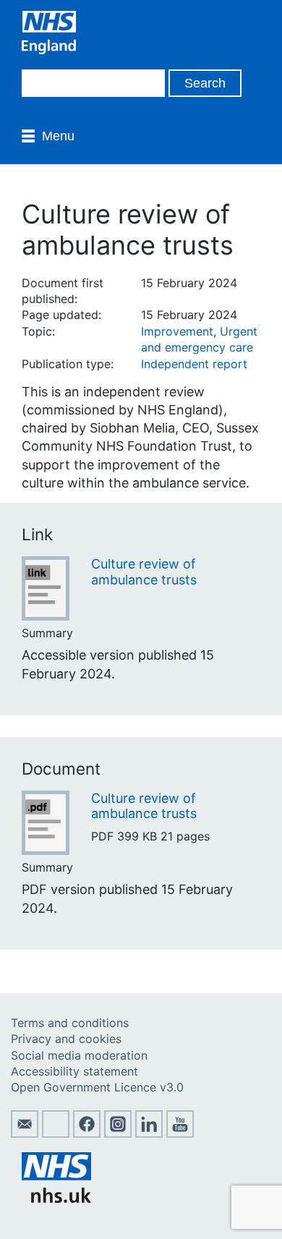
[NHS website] (56, 1198)
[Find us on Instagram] (118, 1133)
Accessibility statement (74, 1071)
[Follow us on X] (55, 1133)
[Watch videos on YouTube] (180, 1133)
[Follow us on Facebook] (87, 1133)
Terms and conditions (70, 1023)
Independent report (194, 364)
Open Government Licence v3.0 (97, 1087)
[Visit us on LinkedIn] (149, 1133)
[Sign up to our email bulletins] (24, 1133)
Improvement (177, 331)
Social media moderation (79, 1055)
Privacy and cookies (66, 1038)
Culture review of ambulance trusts (144, 571)
